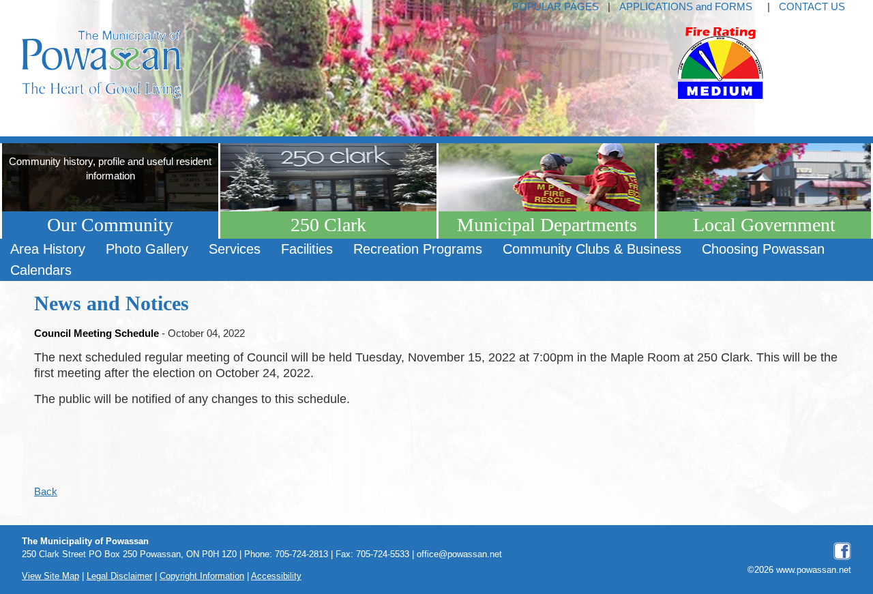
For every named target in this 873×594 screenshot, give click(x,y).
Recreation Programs (417, 248)
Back (45, 491)
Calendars (41, 270)
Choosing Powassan (763, 248)
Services (235, 248)
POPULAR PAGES (555, 6)
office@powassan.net (459, 554)
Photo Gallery (147, 248)
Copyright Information (202, 576)
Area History (47, 248)
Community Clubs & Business (592, 248)
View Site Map (50, 576)
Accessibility (276, 576)
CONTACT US (812, 6)
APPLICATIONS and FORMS (685, 6)
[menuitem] (47, 249)
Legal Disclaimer (119, 576)
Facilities (307, 248)
